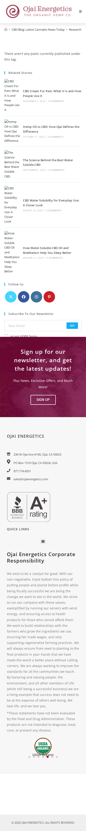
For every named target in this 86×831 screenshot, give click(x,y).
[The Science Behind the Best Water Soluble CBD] (12, 164)
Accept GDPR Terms (23, 336)
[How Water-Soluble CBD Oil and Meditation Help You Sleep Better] (12, 252)
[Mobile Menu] (80, 11)
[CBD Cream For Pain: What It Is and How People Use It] (12, 95)
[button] (43, 400)
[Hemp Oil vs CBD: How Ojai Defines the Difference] (12, 131)
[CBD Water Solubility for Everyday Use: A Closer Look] (12, 205)
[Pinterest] (49, 297)
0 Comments (56, 101)
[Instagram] (36, 297)
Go (72, 325)
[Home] (5, 29)
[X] (11, 297)
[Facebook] (23, 297)
